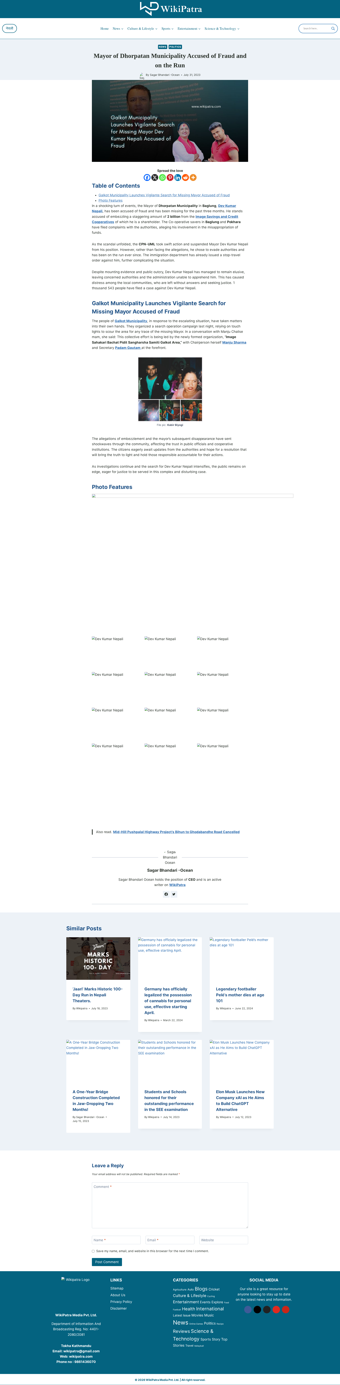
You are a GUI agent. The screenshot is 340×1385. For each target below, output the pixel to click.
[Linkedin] (177, 177)
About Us (117, 1295)
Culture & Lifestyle (189, 1295)
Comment (103, 1187)
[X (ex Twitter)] (267, 1309)
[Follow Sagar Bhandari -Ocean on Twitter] (174, 894)
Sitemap (116, 1288)
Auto (191, 1289)
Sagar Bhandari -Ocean (165, 74)
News (162, 46)
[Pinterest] (170, 177)
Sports (205, 1339)
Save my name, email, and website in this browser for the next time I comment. (152, 1251)
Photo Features (111, 200)
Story (216, 1339)
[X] (154, 177)
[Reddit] (185, 177)
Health (188, 1308)
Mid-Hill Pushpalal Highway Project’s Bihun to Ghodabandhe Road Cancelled (176, 832)
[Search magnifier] (333, 28)
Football (177, 1309)
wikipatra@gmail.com (81, 1351)
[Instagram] (257, 1309)
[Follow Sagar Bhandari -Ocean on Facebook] (166, 894)
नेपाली (9, 28)
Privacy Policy (121, 1302)
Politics (175, 46)
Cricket (214, 1289)
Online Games (196, 1324)
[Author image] (142, 75)
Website (207, 1240)
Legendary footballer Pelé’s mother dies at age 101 (240, 995)
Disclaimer (118, 1308)
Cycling (211, 1296)
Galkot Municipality (131, 321)
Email (153, 1240)
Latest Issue (181, 1315)
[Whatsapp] (162, 177)
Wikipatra (81, 1008)
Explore (217, 1302)
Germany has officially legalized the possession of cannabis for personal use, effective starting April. (168, 1001)
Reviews (181, 1331)
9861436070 (85, 1362)
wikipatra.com (81, 1356)
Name (100, 1240)
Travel (189, 1345)
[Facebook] (147, 177)
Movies (197, 1315)
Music (209, 1315)
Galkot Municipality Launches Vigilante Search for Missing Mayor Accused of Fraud (164, 195)
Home (105, 28)
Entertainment (186, 1302)
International (210, 1309)
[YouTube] (276, 1309)
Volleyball (199, 1346)
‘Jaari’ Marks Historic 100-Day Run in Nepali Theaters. (98, 995)
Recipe (220, 1324)
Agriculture (180, 1289)
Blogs (201, 1289)
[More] (193, 177)
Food (226, 1302)
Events (205, 1302)
